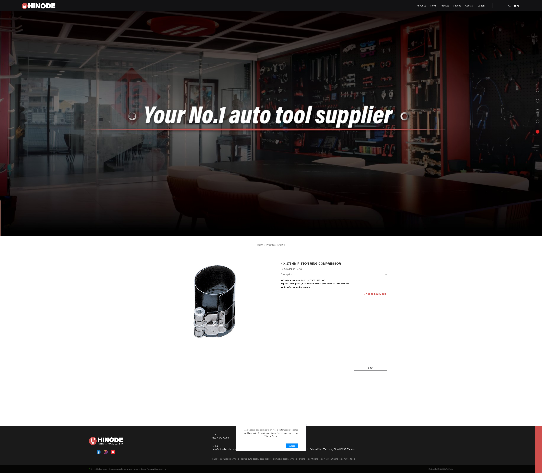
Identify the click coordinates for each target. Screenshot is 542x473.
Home (260, 244)
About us (421, 5)
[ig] (106, 452)
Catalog (457, 5)
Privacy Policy (271, 436)
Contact (469, 5)
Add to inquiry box (375, 294)
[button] (509, 5)
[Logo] (38, 5)
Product (445, 5)
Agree (292, 446)
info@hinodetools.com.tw (225, 449)
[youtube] (113, 452)
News (433, 5)
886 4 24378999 (220, 437)
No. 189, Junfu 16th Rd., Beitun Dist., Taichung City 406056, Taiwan (320, 449)
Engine (281, 244)
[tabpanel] (271, 123)
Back (370, 368)
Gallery (481, 5)
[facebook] (99, 452)
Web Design (449, 469)
